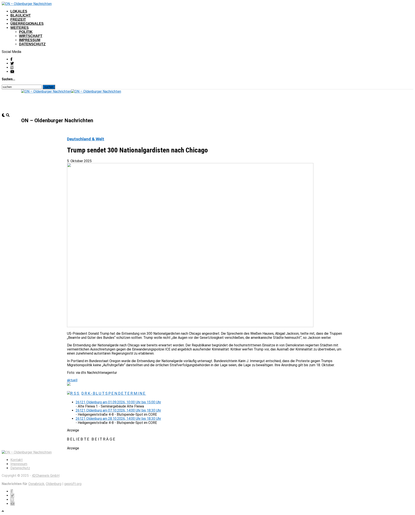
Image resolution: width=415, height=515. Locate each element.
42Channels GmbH (45, 476)
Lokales (18, 11)
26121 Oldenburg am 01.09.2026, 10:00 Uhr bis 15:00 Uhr (118, 402)
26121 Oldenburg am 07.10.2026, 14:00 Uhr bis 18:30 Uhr (118, 410)
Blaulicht (20, 15)
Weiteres (19, 28)
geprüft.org (72, 484)
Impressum (29, 40)
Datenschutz (32, 44)
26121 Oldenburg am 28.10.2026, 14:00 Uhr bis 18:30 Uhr (118, 419)
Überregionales (27, 23)
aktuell (72, 380)
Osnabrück (36, 484)
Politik (26, 32)
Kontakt (16, 460)
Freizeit (18, 19)
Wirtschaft (30, 36)
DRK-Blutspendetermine (113, 393)
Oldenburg (53, 484)
